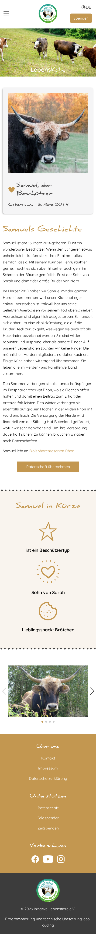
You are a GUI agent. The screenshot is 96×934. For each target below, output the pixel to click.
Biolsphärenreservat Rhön (51, 450)
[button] (92, 691)
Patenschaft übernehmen (48, 466)
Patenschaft (48, 807)
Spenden (81, 18)
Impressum (48, 768)
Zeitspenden (48, 828)
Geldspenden (48, 817)
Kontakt (48, 758)
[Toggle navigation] (6, 13)
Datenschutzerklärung (48, 778)
